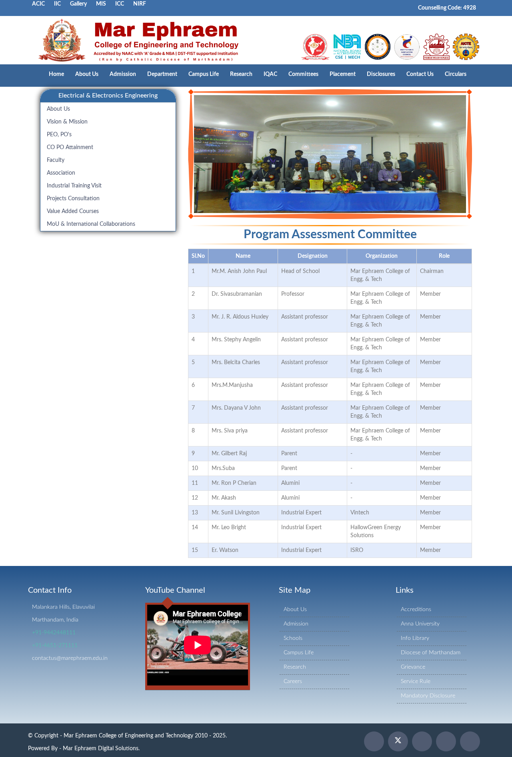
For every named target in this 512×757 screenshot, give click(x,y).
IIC (57, 4)
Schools (293, 638)
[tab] (108, 96)
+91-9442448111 (54, 632)
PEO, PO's (59, 134)
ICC (119, 4)
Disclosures (381, 74)
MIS (101, 4)
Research (241, 74)
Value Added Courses (73, 211)
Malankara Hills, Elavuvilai (63, 607)
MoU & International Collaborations (91, 224)
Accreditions (416, 609)
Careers (293, 681)
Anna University (420, 624)
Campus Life (203, 74)
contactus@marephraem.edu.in (70, 658)
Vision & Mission (67, 122)
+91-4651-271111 (55, 645)
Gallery (78, 4)
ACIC (38, 4)
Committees (303, 74)
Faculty (55, 160)
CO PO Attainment (70, 147)
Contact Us (420, 74)
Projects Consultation (73, 198)
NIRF (139, 4)
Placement (343, 74)
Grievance (413, 667)
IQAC (270, 74)
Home (56, 74)
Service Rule (415, 681)
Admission (123, 74)
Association (61, 173)
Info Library (415, 638)
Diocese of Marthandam (430, 652)
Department (162, 74)
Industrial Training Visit (74, 186)
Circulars (455, 74)
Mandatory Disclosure (428, 696)
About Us (86, 74)
